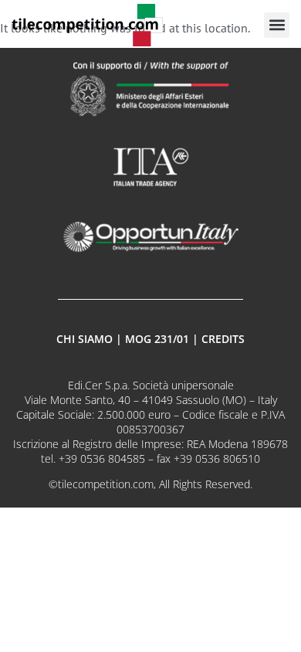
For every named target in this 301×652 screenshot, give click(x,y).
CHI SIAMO (84, 338)
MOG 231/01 (157, 338)
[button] (276, 25)
